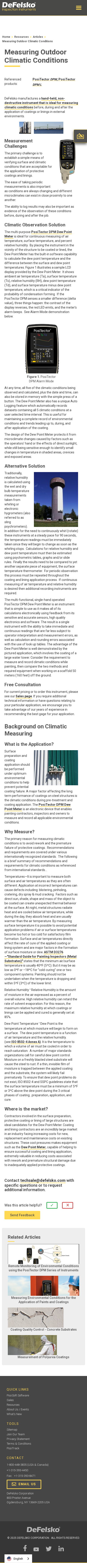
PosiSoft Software (18, 1395)
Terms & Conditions (19, 1443)
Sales (10, 1400)
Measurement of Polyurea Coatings (43, 1357)
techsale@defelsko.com (43, 1180)
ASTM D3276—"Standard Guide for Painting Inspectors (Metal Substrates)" (40, 956)
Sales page (24, 696)
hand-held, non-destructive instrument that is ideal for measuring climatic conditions (41, 103)
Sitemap (12, 1429)
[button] (78, 8)
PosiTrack (13, 1448)
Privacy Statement (18, 1439)
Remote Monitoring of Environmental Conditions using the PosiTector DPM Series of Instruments (43, 1268)
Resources (21, 36)
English (18, 1558)
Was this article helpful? (23, 1205)
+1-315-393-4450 (17, 1470)
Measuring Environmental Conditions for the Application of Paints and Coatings (43, 1300)
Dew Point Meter (33, 1147)
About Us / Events (18, 1409)
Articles (38, 36)
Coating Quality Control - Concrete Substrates (43, 1329)
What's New (14, 1414)
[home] (23, 6)
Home (6, 36)
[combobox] (18, 1558)
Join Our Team (16, 1434)
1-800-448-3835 (17, 1464)
